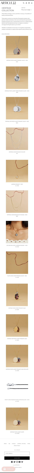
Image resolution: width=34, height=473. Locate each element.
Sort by (23, 7)
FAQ (9, 443)
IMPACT (5, 443)
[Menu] (31, 2)
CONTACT (14, 443)
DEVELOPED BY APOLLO (17, 467)
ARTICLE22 (17, 465)
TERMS (28, 443)
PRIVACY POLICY (17, 445)
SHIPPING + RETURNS (21, 443)
